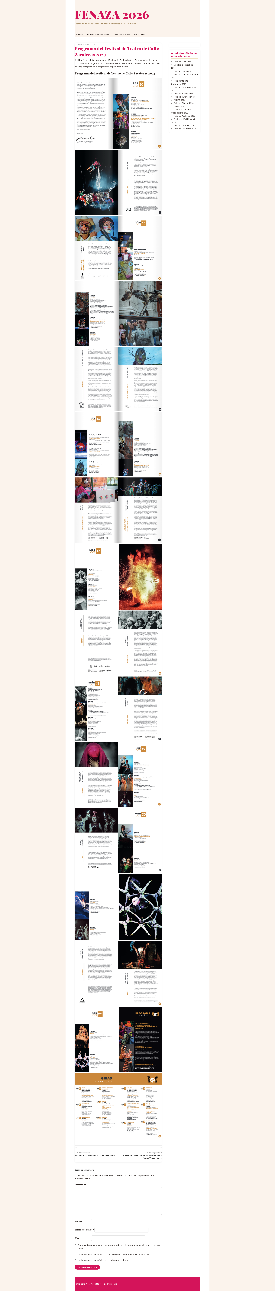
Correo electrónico (84, 1230)
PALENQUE (79, 34)
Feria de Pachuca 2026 (184, 116)
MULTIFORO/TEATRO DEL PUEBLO (98, 34)
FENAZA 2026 (112, 14)
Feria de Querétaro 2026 (185, 128)
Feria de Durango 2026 (184, 97)
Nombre (79, 1221)
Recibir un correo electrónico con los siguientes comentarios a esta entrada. (113, 1254)
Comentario (81, 1184)
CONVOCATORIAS (139, 34)
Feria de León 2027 (182, 62)
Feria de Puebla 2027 (183, 93)
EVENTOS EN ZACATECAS (122, 34)
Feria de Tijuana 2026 (184, 103)
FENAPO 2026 (180, 100)
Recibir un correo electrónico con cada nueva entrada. (103, 1260)
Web (77, 1238)
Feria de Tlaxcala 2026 (184, 125)
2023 (93, 44)
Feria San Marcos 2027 (184, 71)
